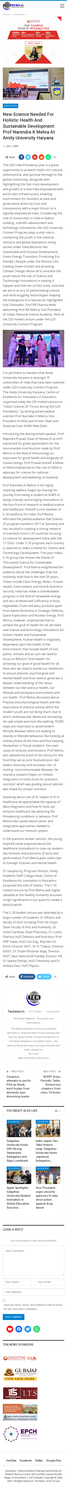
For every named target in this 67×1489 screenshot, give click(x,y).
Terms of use (53, 1481)
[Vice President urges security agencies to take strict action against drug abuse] (48, 1175)
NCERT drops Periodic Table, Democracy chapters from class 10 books (50, 1084)
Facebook (26, 1460)
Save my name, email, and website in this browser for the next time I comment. (33, 1307)
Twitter (39, 1460)
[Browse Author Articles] (33, 998)
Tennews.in (11, 1470)
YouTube (11, 1460)
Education (10, 105)
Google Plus (53, 1460)
